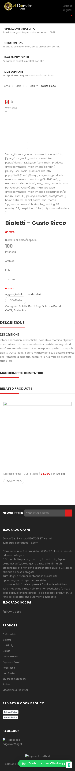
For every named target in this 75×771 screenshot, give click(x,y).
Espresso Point (11, 662)
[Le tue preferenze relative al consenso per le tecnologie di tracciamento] (69, 765)
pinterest (53, 611)
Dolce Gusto (10, 656)
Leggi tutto (14, 481)
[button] (45, 763)
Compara (16, 300)
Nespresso (9, 667)
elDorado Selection (14, 679)
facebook (26, 611)
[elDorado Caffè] (22, 6)
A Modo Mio (10, 634)
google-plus (46, 611)
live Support (13, 72)
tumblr (67, 611)
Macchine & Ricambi (15, 690)
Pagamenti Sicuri (17, 57)
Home (6, 86)
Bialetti (20, 86)
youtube (60, 611)
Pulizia (6, 684)
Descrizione (12, 322)
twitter (40, 611)
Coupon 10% (13, 43)
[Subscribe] (68, 513)
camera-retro (33, 611)
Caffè (31, 306)
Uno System (10, 673)
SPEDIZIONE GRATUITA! (20, 29)
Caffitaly (8, 645)
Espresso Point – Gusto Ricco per (34, 474)
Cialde (6, 651)
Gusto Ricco (21, 310)
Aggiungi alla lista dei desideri (23, 294)
